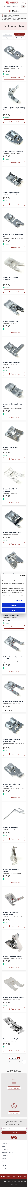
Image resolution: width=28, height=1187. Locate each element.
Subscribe (14, 1132)
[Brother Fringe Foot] (14, 560)
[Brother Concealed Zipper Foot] (14, 138)
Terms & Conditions (14, 1183)
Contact (4, 1158)
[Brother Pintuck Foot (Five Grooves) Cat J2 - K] (14, 726)
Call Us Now (14, 1113)
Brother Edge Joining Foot (11, 193)
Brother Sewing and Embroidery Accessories (15, 18)
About (3, 1146)
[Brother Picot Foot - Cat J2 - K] (14, 53)
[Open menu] (2, 2)
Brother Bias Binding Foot (11, 1039)
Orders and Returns (7, 1152)
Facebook (12, 1137)
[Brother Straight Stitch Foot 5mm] (14, 390)
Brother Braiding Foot (10, 447)
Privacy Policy (14, 1184)
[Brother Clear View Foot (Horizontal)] (14, 475)
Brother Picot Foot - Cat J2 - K (12, 66)
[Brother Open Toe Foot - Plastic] (14, 984)
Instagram (15, 1137)
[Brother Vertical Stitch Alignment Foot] (14, 899)
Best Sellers (7, 34)
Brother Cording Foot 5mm (12, 532)
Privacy (4, 1168)
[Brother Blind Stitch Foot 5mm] (14, 942)
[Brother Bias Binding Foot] (14, 1025)
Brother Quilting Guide (10, 827)
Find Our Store (14, 1088)
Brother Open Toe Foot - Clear (13, 701)
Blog (3, 1161)
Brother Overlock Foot (10, 321)
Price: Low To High (19, 34)
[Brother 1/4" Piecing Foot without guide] (14, 770)
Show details (18, 600)
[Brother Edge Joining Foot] (14, 179)
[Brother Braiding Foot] (14, 434)
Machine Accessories (14, 15)
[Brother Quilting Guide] (14, 814)
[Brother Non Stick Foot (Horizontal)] (14, 264)
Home (5, 15)
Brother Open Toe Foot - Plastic (13, 997)
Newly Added (19, 38)
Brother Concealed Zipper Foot (13, 151)
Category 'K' (6, 19)
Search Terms (5, 1155)
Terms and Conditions (8, 1171)
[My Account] (22, 3)
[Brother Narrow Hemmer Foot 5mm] (14, 220)
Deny (13, 610)
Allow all (13, 605)
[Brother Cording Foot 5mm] (14, 519)
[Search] (23, 6)
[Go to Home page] (12, 2)
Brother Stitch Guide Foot (11, 362)
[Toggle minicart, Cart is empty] (25, 3)
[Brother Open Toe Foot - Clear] (14, 688)
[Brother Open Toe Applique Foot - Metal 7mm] (14, 643)
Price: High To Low (7, 38)
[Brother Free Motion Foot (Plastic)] (14, 855)
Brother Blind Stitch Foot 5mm (13, 956)
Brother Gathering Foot (11, 615)
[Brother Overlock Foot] (14, 308)
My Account (5, 1149)
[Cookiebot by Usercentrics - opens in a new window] (19, 576)
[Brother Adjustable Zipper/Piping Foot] (14, 94)
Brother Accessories (9, 16)
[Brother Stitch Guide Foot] (14, 349)
